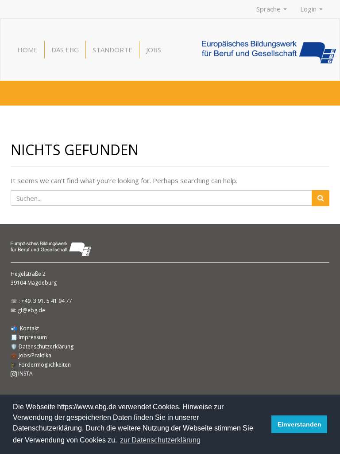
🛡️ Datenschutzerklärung (42, 346)
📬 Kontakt (25, 328)
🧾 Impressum (29, 337)
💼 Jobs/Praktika (31, 355)
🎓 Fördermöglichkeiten (41, 364)
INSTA (25, 373)
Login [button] (309, 8)
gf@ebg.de (31, 310)
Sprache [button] (269, 8)
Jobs (153, 49)
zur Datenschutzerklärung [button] (160, 440)
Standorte (112, 49)
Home (27, 49)
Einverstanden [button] (299, 424)
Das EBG (65, 49)
